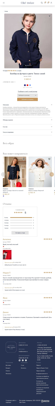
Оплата (8, 371)
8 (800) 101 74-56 (23, 345)
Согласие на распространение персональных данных (42, 383)
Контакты (23, 368)
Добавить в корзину (27, 99)
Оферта (38, 365)
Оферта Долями (40, 371)
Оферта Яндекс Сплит (42, 368)
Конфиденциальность (42, 373)
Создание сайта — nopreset (11, 401)
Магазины (8, 373)
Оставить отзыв (20, 233)
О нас (22, 365)
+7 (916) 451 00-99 (42, 345)
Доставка (8, 365)
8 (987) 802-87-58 (23, 358)
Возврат (8, 368)
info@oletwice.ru (23, 351)
